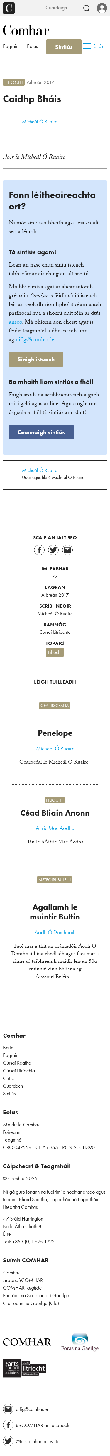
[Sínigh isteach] (102, 8)
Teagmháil (13, 1140)
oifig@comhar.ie (35, 340)
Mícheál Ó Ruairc (39, 121)
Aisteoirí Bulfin (54, 880)
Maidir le (21, 1124)
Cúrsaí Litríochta (55, 632)
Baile (8, 1047)
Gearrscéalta (54, 706)
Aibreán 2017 (40, 82)
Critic (8, 1078)
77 (55, 576)
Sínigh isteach (36, 359)
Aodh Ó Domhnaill (55, 932)
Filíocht (13, 82)
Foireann (11, 1132)
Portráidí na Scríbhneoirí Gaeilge (36, 1295)
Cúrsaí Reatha (17, 1063)
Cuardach (13, 1086)
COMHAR (23, 1280)
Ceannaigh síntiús (41, 432)
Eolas (32, 46)
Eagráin (10, 46)
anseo (15, 323)
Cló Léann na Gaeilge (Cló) (31, 1303)
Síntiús (64, 47)
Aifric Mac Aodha (55, 828)
